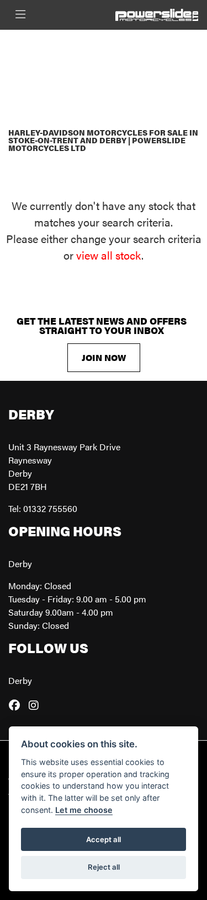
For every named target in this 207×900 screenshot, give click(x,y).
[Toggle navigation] (20, 15)
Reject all (104, 867)
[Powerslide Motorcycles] (156, 13)
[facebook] (17, 705)
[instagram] (36, 705)
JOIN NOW (104, 357)
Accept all (103, 839)
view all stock (108, 255)
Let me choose (84, 810)
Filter (165, 48)
